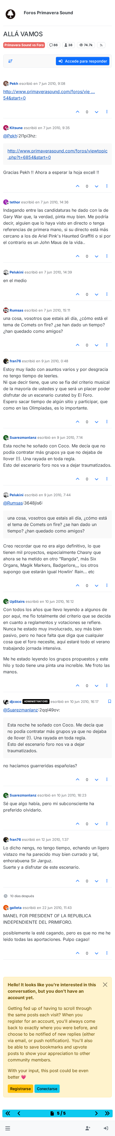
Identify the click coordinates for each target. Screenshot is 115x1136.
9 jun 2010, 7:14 (70, 437)
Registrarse (20, 1088)
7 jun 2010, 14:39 (58, 272)
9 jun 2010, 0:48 (54, 361)
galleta (16, 907)
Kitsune (16, 128)
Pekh (14, 83)
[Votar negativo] (96, 112)
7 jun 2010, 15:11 (57, 310)
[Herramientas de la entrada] (107, 112)
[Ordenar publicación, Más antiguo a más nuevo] (10, 61)
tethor (15, 202)
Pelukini (17, 272)
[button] (7, 1128)
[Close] (105, 984)
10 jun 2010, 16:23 (71, 795)
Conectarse (47, 1088)
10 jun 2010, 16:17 (84, 701)
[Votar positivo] (78, 112)
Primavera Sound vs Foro (24, 45)
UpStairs (17, 601)
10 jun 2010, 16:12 (59, 601)
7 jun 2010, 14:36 (54, 202)
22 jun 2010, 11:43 (57, 907)
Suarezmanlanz (23, 437)
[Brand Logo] (12, 12)
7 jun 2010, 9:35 (56, 128)
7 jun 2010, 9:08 (52, 83)
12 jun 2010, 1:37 (54, 839)
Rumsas (16, 310)
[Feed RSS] (101, 45)
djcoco (15, 701)
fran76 (15, 361)
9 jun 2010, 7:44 (57, 495)
